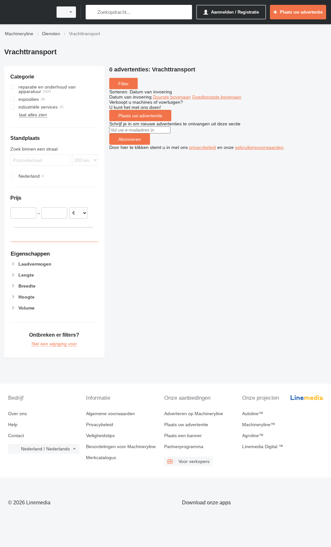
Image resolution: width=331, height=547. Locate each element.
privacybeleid (202, 147)
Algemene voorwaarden (110, 413)
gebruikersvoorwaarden (259, 147)
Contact (16, 435)
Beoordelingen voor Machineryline (121, 446)
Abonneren (129, 139)
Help (12, 424)
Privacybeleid (99, 424)
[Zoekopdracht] (92, 12)
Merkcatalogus (101, 457)
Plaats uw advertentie (140, 115)
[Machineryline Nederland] (27, 12)
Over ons (17, 413)
